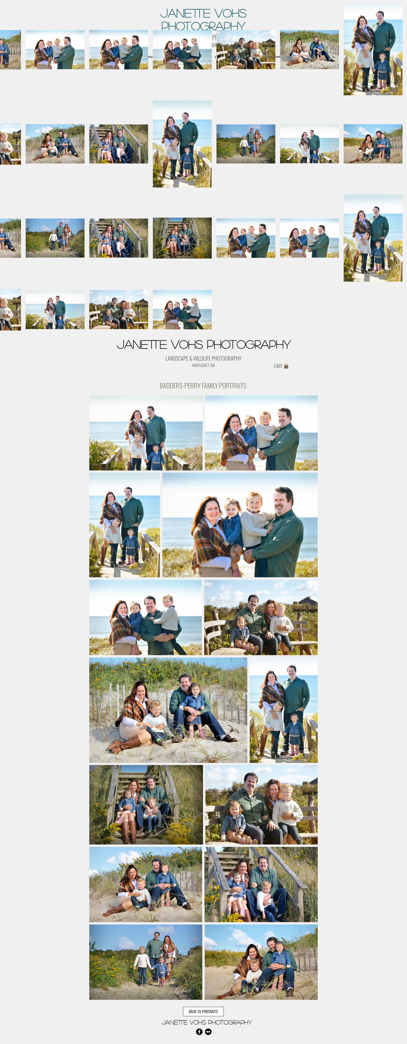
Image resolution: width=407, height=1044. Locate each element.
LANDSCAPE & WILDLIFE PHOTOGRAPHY (203, 358)
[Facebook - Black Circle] (199, 1031)
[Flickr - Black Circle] (208, 1031)
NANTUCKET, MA (203, 365)
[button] (286, 366)
